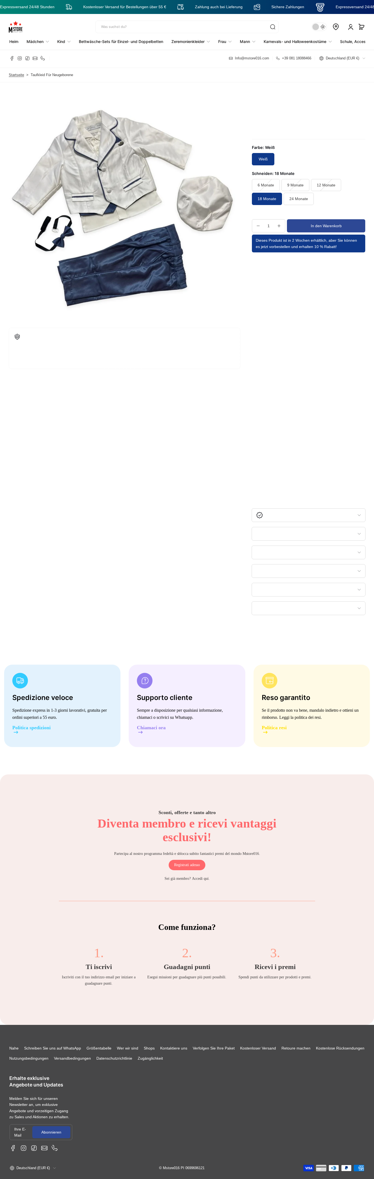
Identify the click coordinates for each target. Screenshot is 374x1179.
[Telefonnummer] (42, 58)
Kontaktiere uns (173, 1048)
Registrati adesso (187, 865)
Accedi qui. (201, 879)
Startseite (16, 75)
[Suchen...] (272, 26)
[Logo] (15, 27)
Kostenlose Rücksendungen (340, 1048)
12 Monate (326, 185)
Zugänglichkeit (150, 1058)
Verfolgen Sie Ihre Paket (214, 1048)
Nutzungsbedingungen (28, 1058)
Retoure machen (295, 1048)
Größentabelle (99, 1048)
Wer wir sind (127, 1048)
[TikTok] (27, 58)
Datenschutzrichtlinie (114, 1058)
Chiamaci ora (151, 727)
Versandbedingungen (72, 1058)
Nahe (14, 1048)
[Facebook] (12, 58)
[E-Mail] (35, 58)
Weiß (263, 159)
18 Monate (267, 199)
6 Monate (266, 185)
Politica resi (274, 727)
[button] (361, 27)
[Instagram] (19, 58)
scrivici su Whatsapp (174, 717)
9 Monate (295, 185)
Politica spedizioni (31, 727)
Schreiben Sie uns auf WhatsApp (52, 1048)
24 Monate (298, 199)
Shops (149, 1048)
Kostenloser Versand (258, 1048)
